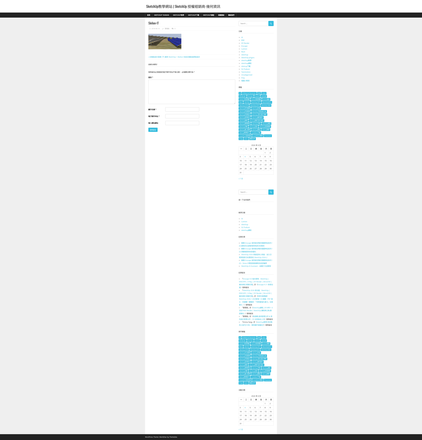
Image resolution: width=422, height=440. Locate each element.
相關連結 (221, 15)
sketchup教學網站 (244, 123)
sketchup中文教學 (244, 108)
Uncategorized (246, 75)
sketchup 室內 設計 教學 (259, 114)
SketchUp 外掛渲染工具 (259, 111)
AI (242, 37)
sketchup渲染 (253, 127)
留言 (150, 77)
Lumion (244, 49)
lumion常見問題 (256, 99)
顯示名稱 (152, 109)
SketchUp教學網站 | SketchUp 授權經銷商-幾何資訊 (183, 6)
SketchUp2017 (266, 102)
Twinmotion (245, 72)
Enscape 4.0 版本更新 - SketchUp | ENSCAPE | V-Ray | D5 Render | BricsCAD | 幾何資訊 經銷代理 (255, 282)
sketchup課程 (246, 63)
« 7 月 (241, 178)
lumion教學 (266, 99)
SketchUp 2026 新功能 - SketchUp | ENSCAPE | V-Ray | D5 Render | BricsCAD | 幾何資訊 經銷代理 (255, 293)
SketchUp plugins (247, 57)
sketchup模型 (266, 123)
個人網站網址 (153, 123)
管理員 (167, 28)
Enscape (244, 46)
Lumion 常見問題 (244, 99)
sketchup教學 (246, 60)
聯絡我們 (231, 15)
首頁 (148, 15)
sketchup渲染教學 (264, 127)
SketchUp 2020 (266, 105)
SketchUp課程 (208, 15)
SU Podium (245, 69)
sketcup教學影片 (244, 133)
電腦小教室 (245, 81)
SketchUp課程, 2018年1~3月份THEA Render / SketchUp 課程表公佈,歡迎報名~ (256, 310)
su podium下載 (255, 133)
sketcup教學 (265, 130)
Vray (243, 78)
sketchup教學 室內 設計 (256, 121)
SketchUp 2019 (254, 105)
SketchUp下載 (193, 15)
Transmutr (268, 136)
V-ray (241, 139)
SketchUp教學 (178, 15)
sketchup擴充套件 (257, 117)
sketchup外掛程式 (244, 114)
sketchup (244, 55)
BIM (242, 40)
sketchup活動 (243, 127)
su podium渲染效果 (245, 136)
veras (246, 139)
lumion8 (263, 96)
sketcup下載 (245, 66)
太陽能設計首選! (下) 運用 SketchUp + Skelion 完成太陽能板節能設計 (174, 57)
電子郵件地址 (154, 116)
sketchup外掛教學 (244, 111)
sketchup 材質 (256, 123)
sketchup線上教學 (244, 130)
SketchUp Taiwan (161, 15)
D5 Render (245, 43)
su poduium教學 (258, 136)
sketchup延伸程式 (244, 117)
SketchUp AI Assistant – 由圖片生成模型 (256, 266)
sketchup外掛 (256, 108)
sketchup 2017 (256, 102)
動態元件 (252, 139)
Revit (243, 52)
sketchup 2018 (243, 105)
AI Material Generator (249, 93)
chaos (264, 93)
